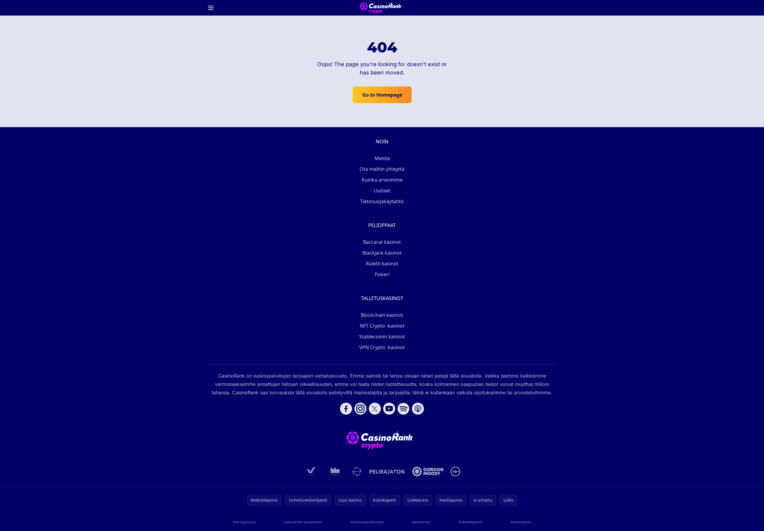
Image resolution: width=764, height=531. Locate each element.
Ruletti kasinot (382, 263)
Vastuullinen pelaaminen (303, 522)
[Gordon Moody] (427, 471)
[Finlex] (335, 471)
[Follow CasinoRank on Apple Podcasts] (418, 409)
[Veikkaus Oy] (311, 471)
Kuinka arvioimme (382, 180)
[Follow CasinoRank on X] (375, 409)
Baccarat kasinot (382, 242)
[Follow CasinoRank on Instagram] (360, 409)
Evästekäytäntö (471, 522)
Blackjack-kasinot (382, 252)
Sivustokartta (520, 522)
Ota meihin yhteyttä (382, 169)
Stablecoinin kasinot (382, 336)
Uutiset (382, 190)
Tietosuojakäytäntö (382, 201)
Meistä (382, 158)
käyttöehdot (421, 522)
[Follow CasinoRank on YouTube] (389, 409)
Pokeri (382, 274)
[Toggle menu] (211, 8)
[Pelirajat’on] (387, 471)
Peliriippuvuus (244, 522)
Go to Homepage (382, 95)
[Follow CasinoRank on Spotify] (404, 409)
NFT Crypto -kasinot (382, 325)
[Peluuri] (357, 471)
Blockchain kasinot (382, 315)
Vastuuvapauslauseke (367, 522)
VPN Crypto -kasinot (382, 347)
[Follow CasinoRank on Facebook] (346, 409)
